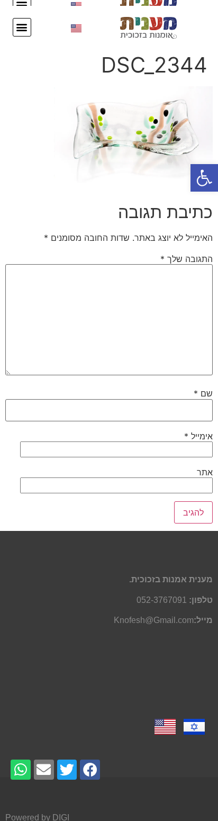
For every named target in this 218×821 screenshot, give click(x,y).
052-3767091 (162, 600)
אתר (205, 472)
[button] (204, 178)
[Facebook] (90, 770)
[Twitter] (67, 770)
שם (203, 393)
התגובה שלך (186, 259)
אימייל (198, 436)
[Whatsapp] (21, 770)
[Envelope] (44, 770)
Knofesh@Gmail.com (154, 620)
